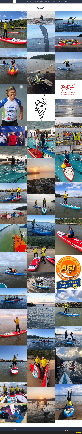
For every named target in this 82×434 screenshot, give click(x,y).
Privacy (14, 431)
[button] (61, 1)
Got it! (78, 432)
